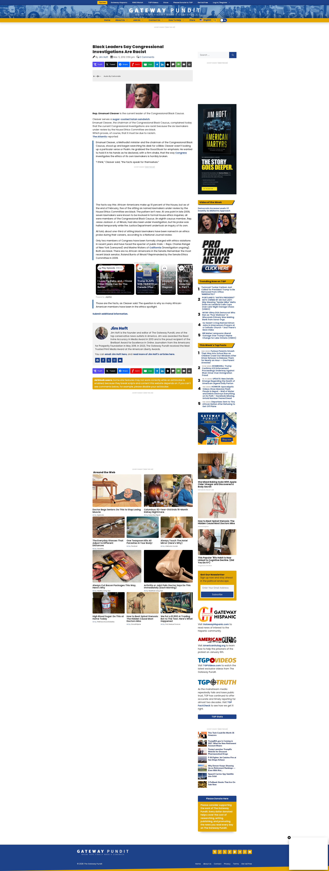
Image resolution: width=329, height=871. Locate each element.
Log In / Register (220, 2)
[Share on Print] (189, 64)
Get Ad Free (203, 2)
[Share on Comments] (173, 64)
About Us (120, 20)
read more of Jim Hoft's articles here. (154, 354)
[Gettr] (220, 852)
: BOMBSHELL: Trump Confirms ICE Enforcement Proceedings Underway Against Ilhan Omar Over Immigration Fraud (218, 370)
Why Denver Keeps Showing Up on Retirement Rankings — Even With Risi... (221, 768)
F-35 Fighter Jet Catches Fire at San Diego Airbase (222, 758)
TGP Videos (153, 2)
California (155, 247)
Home (107, 20)
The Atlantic (100, 136)
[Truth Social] (215, 852)
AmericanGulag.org (214, 645)
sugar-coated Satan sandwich (131, 119)
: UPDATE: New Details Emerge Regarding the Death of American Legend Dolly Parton (218, 381)
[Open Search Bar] (215, 20)
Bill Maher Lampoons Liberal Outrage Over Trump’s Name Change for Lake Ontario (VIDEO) (219, 335)
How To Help (175, 20)
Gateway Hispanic (119, 2)
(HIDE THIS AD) (170, 27)
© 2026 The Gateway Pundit (89, 864)
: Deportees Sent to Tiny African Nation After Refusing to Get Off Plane (218, 404)
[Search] (232, 55)
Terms (236, 864)
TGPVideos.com (212, 665)
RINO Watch (137, 2)
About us (207, 864)
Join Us (136, 20)
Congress (181, 152)
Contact (217, 864)
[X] (225, 852)
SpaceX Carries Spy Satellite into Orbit (221, 775)
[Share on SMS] (178, 64)
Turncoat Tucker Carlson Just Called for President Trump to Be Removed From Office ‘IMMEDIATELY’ (218, 290)
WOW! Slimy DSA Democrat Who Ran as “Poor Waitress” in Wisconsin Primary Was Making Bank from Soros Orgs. (218, 316)
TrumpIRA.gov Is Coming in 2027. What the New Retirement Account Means (222, 743)
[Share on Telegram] (156, 64)
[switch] (223, 20)
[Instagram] (245, 852)
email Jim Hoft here (116, 354)
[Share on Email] (183, 64)
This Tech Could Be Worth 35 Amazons (221, 734)
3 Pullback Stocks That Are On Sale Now (221, 783)
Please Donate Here (217, 798)
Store (165, 2)
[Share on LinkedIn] (162, 64)
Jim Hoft (119, 328)
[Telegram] (240, 852)
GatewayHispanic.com (216, 624)
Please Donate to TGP (183, 2)
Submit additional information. (110, 313)
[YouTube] (250, 852)
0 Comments (147, 57)
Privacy (227, 864)
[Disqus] (143, 429)
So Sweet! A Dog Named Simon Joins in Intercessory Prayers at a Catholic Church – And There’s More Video (219, 326)
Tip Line (102, 2)
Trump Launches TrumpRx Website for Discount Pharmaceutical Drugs (220, 751)
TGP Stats (217, 716)
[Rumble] (235, 852)
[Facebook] (230, 852)
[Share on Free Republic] (167, 64)
